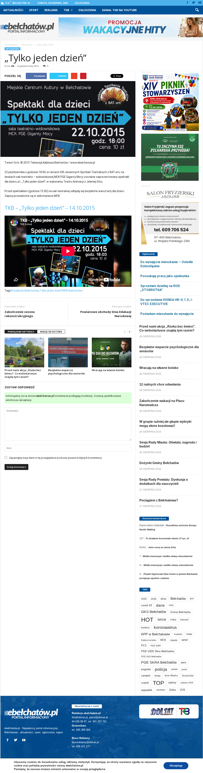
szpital (145, 682)
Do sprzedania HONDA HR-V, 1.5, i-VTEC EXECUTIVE (166, 302)
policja (161, 669)
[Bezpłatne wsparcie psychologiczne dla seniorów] (68, 352)
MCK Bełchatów (72, 290)
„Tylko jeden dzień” (50, 290)
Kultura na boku (148, 640)
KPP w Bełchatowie (155, 634)
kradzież (178, 634)
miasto (173, 640)
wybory (172, 682)
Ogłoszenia (82, 2)
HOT (147, 619)
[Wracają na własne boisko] (111, 352)
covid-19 (146, 605)
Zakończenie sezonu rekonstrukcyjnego (20, 314)
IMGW (162, 619)
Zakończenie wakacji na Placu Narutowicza (161, 403)
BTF (192, 599)
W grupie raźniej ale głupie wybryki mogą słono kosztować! (165, 423)
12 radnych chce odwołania (160, 384)
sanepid (145, 675)
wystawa (160, 690)
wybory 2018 (187, 682)
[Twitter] (193, 3)
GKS (171, 605)
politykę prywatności (42, 765)
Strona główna (11, 44)
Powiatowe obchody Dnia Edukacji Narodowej (105, 314)
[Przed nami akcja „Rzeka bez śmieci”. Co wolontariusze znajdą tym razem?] (24, 352)
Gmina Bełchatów (180, 612)
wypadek (146, 690)
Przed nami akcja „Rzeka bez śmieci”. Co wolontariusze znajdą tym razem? (23, 373)
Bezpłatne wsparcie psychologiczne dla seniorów (66, 371)
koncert (184, 619)
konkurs (145, 627)
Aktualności (13, 10)
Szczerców (187, 675)
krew (189, 634)
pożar (184, 669)
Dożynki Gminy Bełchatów (159, 463)
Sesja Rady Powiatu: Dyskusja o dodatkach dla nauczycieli (163, 481)
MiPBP (185, 640)
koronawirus (165, 627)
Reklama (51, 10)
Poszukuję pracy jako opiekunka (164, 276)
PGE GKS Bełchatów (151, 656)
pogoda (146, 669)
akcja (163, 598)
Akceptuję (175, 765)
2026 (153, 599)
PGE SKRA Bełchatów (159, 662)
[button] (196, 10)
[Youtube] (199, 3)
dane (160, 605)
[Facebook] (187, 3)
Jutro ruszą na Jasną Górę (162, 547)
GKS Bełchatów (153, 612)
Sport (33, 10)
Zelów (172, 689)
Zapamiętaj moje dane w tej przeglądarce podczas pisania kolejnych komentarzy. (55, 457)
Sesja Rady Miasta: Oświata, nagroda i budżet (167, 444)
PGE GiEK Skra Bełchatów (157, 651)
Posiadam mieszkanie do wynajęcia (166, 314)
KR (12, 65)
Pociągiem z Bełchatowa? (158, 500)
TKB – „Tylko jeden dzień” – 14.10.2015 (50, 207)
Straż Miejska (171, 675)
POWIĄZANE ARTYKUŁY (21, 331)
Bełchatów (32, 290)
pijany (183, 662)
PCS (144, 645)
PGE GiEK (156, 645)
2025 (144, 599)
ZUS (182, 689)
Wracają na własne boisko (108, 370)
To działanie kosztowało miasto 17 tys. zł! (167, 538)
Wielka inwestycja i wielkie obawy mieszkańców (167, 556)
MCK (163, 639)
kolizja (173, 619)
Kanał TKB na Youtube (119, 10)
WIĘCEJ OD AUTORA (51, 331)
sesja (157, 675)
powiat (174, 669)
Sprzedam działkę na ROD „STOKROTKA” (160, 288)
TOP (158, 683)
